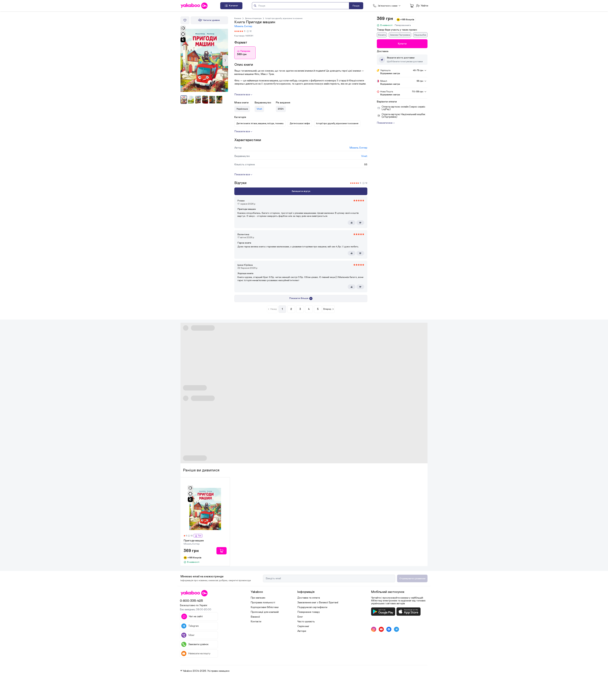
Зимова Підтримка (400, 35)
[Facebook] (388, 629)
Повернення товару (308, 612)
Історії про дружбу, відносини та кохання (283, 18)
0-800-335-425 (191, 600)
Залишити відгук (300, 191)
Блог (300, 617)
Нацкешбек (420, 35)
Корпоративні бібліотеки (265, 607)
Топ (199, 536)
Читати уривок (211, 20)
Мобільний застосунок (387, 591)
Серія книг (303, 626)
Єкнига (382, 35)
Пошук (356, 6)
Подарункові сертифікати (312, 607)
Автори (301, 631)
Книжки (237, 18)
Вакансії (255, 617)
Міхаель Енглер (243, 26)
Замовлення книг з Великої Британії (317, 602)
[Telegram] (396, 629)
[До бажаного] (184, 20)
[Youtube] (381, 629)
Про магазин (258, 598)
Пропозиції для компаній (265, 612)
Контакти (256, 621)
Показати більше (298, 298)
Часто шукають (306, 621)
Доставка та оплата (308, 598)
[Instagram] (373, 629)
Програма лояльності (263, 602)
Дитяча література (253, 18)
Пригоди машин (194, 541)
